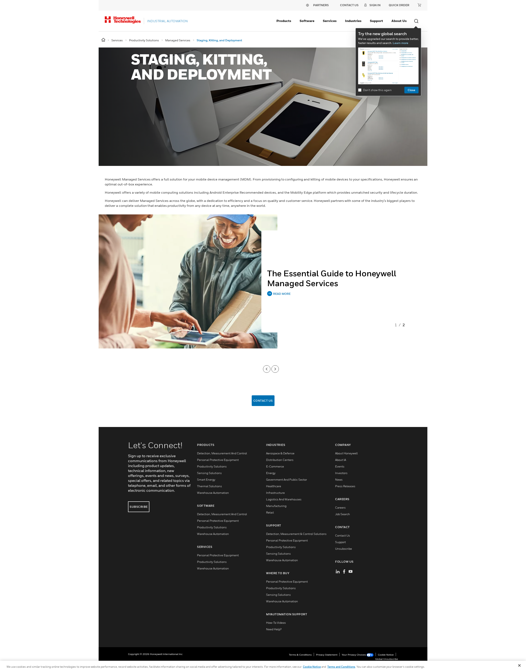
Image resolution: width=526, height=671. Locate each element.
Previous (266, 369)
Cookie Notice (386, 654)
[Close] (519, 665)
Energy (271, 473)
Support (376, 21)
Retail (270, 512)
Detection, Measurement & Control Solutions (296, 534)
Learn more (400, 43)
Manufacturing (276, 506)
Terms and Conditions (341, 666)
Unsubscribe (343, 548)
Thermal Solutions (209, 486)
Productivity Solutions (212, 466)
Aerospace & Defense (280, 453)
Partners (321, 5)
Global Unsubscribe (386, 659)
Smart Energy (206, 479)
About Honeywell (346, 453)
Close (411, 90)
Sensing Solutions (209, 473)
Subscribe (139, 506)
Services (330, 21)
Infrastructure (275, 492)
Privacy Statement (326, 654)
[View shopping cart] (419, 5)
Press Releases (345, 486)
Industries (353, 21)
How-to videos (276, 622)
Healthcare (273, 486)
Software (307, 21)
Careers (340, 507)
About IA (340, 460)
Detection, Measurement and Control (222, 453)
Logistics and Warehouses (283, 499)
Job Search (342, 514)
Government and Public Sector (286, 479)
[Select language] (307, 5)
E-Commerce (275, 466)
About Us (399, 21)
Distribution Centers (279, 460)
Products (283, 21)
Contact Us (263, 400)
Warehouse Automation (213, 492)
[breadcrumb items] (104, 40)
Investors (341, 473)
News (339, 479)
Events (339, 466)
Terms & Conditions (300, 654)
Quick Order (399, 5)
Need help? (273, 629)
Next (275, 369)
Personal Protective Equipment (218, 460)
